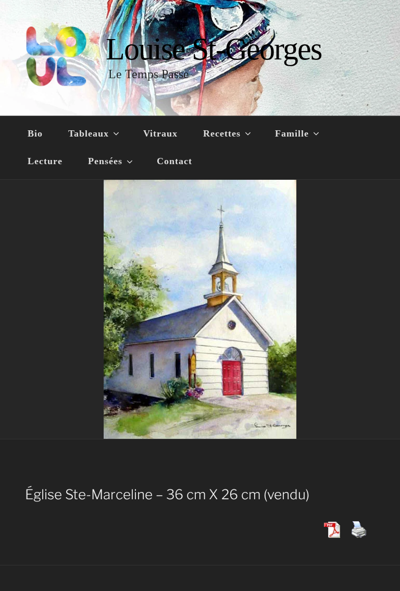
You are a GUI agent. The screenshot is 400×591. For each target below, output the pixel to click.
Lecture (45, 161)
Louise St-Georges (213, 49)
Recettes (222, 133)
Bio (35, 133)
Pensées (105, 161)
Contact (174, 161)
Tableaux (88, 133)
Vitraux (160, 133)
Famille (292, 133)
